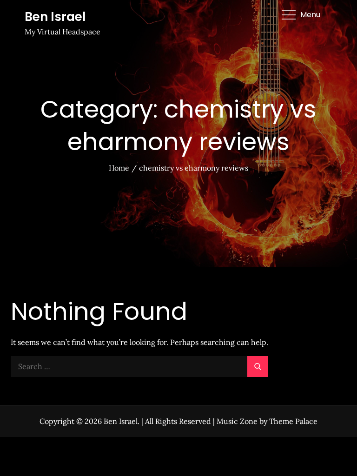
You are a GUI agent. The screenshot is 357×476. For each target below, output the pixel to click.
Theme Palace (293, 421)
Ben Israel (55, 16)
